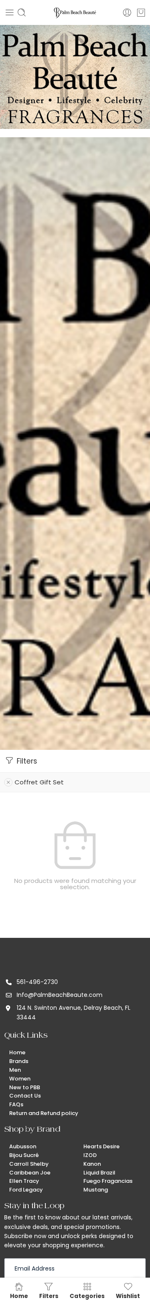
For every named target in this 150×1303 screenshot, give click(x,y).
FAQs (16, 1104)
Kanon (92, 1164)
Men (15, 1070)
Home (17, 1052)
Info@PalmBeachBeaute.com (59, 995)
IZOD (90, 1155)
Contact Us (25, 1096)
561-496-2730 (37, 982)
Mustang (95, 1190)
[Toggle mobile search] (21, 12)
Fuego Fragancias (107, 1181)
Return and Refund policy (43, 1113)
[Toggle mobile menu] (9, 12)
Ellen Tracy (24, 1181)
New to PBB (24, 1087)
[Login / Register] (127, 12)
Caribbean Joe (29, 1173)
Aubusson (22, 1146)
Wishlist (128, 1295)
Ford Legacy (26, 1190)
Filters (26, 761)
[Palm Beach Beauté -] (75, 12)
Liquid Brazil (99, 1173)
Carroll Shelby (29, 1164)
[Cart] (141, 12)
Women (19, 1079)
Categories (87, 1295)
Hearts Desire (101, 1146)
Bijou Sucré (24, 1155)
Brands (18, 1061)
